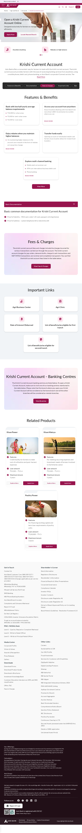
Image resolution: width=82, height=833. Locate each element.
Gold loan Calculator (50, 764)
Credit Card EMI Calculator (22, 762)
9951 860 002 (25, 622)
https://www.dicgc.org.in (23, 813)
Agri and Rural (14, 10)
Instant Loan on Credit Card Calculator (42, 762)
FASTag (49, 752)
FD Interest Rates (10, 750)
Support (71, 7)
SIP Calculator (26, 770)
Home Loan (42, 750)
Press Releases (9, 656)
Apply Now (10, 34)
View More (41, 186)
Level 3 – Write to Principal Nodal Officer (18, 636)
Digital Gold (34, 752)
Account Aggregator (48, 696)
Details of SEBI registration (50, 729)
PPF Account (26, 752)
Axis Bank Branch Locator (13, 600)
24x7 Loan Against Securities (13, 752)
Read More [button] (41, 77)
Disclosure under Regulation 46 (52, 598)
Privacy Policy (31, 820)
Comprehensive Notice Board (51, 706)
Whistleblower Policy (11, 610)
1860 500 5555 (9, 579)
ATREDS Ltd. (24, 777)
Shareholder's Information (50, 578)
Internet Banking (10, 754)
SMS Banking (8, 593)
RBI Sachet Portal (47, 676)
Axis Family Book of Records (23, 754)
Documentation (31, 86)
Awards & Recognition (12, 652)
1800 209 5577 (27, 574)
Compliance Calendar (48, 588)
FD (63, 749)
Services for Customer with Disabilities (54, 659)
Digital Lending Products (49, 666)
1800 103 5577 (9, 577)
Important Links (63, 86)
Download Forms (10, 666)
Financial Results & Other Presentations (54, 581)
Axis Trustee (8, 777)
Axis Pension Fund (57, 775)
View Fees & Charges (41, 266)
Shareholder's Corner (49, 567)
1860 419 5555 (27, 577)
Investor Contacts (47, 595)
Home (6, 10)
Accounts (24, 10)
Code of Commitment (43, 820)
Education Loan (51, 750)
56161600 (16, 622)
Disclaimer (22, 820)
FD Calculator (47, 760)
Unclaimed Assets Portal (49, 732)
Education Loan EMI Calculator (14, 768)
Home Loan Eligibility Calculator (46, 766)
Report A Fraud (9, 607)
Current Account (49, 749)
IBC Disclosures (46, 713)
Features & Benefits (14, 86)
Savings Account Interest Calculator (31, 760)
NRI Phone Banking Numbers (14, 597)
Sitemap (44, 669)
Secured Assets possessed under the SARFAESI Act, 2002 (58, 725)
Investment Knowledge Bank (14, 676)
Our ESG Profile (46, 652)
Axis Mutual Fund (23, 775)
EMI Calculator (9, 762)
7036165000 (21, 586)
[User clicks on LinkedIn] (31, 800)
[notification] (59, 7)
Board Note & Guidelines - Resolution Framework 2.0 (59, 611)
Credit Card (19, 750)
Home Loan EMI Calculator (28, 766)
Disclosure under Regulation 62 (52, 602)
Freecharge (32, 777)
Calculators (8, 758)
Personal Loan (27, 750)
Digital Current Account (36, 749)
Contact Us (8, 571)
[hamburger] (3, 5)
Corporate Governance (49, 585)
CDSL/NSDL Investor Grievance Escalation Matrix (21, 617)
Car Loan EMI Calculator (54, 768)
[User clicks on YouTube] (27, 800)
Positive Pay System (48, 717)
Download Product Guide (13, 670)
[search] (63, 7)
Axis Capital (16, 777)
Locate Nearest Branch (28, 34)
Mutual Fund (42, 752)
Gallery (6, 659)
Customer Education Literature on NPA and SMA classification (21, 681)
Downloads (8, 663)
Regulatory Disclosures (49, 574)
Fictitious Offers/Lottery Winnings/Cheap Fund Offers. (29, 795)
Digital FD (58, 749)
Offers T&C (8, 685)
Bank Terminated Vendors (50, 703)
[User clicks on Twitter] (22, 800)
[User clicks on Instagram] (35, 800)
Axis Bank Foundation (10, 775)
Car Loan (35, 750)
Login (77, 7)
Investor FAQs (46, 591)
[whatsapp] (66, 7)
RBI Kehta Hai (46, 672)
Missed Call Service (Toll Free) (14, 590)
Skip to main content (10, 1)
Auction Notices (46, 700)
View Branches (41, 401)
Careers (43, 645)
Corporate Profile (10, 646)
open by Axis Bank (57, 752)
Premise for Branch (47, 693)
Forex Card (36, 754)
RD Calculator (56, 760)
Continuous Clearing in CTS (50, 720)
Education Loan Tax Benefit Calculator (35, 768)
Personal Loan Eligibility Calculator (33, 764)
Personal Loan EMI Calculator (13, 764)
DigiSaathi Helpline (47, 662)
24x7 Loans (59, 750)
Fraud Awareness (47, 655)
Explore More (14, 483)
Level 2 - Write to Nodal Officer (15, 633)
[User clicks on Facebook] (18, 800)
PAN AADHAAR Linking (49, 686)
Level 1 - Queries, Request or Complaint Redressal (21, 629)
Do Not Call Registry (11, 614)
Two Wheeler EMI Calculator (13, 770)
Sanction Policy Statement (50, 710)
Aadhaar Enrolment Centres (50, 689)
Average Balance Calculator (12, 760)
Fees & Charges (47, 86)
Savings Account (9, 749)
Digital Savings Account (22, 749)
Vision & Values (9, 649)
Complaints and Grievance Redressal (16, 603)
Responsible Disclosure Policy (28, 822)
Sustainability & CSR (48, 649)
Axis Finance (47, 775)
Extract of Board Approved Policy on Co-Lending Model (58, 606)
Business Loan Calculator (12, 766)
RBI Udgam (45, 679)
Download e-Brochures (12, 673)
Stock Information (47, 571)
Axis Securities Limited (35, 775)
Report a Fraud (15, 806)
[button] (41, 204)
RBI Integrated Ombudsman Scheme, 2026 (55, 683)
